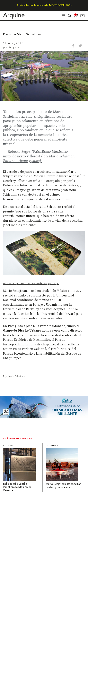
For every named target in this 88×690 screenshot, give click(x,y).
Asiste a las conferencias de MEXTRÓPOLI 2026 (44, 5)
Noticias (8, 446)
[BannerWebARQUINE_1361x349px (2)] (44, 417)
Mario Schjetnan (16, 376)
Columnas (52, 446)
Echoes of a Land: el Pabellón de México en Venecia (17, 487)
